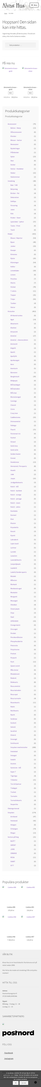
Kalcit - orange (16, 495)
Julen (13, 209)
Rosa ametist (15, 686)
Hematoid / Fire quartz (19, 466)
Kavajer (13, 250)
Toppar (13, 295)
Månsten (14, 580)
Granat (13, 458)
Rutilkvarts (15, 711)
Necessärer (15, 144)
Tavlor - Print (15, 226)
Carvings (14, 401)
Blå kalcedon (15, 389)
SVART (13, 861)
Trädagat (14, 788)
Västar (13, 307)
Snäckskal (14, 751)
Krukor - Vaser (16, 218)
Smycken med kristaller (19, 747)
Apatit (13, 352)
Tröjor (13, 299)
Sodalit (13, 759)
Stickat (13, 287)
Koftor (13, 267)
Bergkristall (15, 376)
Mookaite (14, 592)
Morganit (14, 597)
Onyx (12, 613)
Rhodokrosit (15, 674)
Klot (12, 519)
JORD (13, 849)
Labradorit (14, 539)
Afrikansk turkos (16, 315)
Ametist (13, 336)
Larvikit (13, 552)
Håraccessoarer (16, 132)
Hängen (13, 825)
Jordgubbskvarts (17, 482)
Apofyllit (14, 356)
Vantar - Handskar (17, 169)
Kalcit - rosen (15, 503)
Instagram (8, 1058)
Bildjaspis (14, 381)
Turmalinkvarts (16, 800)
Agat (12, 319)
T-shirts (13, 291)
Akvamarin (14, 324)
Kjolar (13, 258)
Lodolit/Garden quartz (19, 572)
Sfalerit (13, 735)
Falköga (13, 425)
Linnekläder (15, 271)
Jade (12, 474)
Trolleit (13, 792)
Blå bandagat (15, 385)
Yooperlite (14, 804)
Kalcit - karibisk (16, 491)
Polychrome (15, 649)
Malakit (13, 576)
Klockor (13, 136)
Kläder (10, 234)
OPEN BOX (14, 621)
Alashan (13, 328)
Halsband (14, 821)
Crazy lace (14, 413)
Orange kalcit (15, 625)
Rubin (13, 707)
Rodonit (13, 678)
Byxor (13, 242)
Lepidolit (14, 568)
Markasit (14, 584)
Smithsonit (15, 743)
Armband (14, 816)
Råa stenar (14, 670)
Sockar (13, 165)
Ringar (13, 833)
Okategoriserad (13, 808)
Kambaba (14, 511)
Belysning (14, 189)
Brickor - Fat (15, 193)
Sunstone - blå (16, 768)
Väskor (13, 173)
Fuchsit (13, 438)
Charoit (13, 405)
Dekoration (15, 197)
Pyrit (12, 662)
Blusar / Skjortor (16, 238)
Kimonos (14, 254)
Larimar (13, 548)
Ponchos (14, 279)
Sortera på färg (13, 837)
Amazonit (14, 332)
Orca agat (14, 629)
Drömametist (15, 421)
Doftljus (13, 201)
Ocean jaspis (15, 609)
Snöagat (14, 755)
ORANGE (14, 853)
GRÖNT (13, 845)
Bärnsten (14, 372)
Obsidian (14, 605)
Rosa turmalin (16, 698)
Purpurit (14, 658)
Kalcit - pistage (16, 499)
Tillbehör (14, 780)
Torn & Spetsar (16, 784)
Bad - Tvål (14, 185)
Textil (13, 230)
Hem (5, 13)
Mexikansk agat (16, 588)
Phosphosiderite (16, 641)
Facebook (8, 1053)
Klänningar (15, 262)
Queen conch (15, 666)
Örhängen (14, 829)
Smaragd (14, 739)
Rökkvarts (14, 682)
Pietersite (14, 645)
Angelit (13, 348)
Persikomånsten (16, 637)
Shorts (13, 283)
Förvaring (14, 205)
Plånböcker (15, 152)
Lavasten (14, 556)
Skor (12, 161)
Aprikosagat (15, 360)
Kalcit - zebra (15, 507)
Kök (12, 213)
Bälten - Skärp (16, 128)
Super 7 (13, 772)
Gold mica (14, 446)
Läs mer (23, 1083)
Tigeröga (14, 776)
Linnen (13, 275)
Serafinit (14, 731)
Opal (12, 617)
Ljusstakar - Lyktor (17, 222)
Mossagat (14, 601)
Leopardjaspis (15, 564)
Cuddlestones (15, 417)
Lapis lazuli (15, 543)
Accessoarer (12, 124)
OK (16, 1083)
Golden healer (16, 454)
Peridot (13, 633)
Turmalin (14, 796)
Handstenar (15, 462)
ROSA (13, 857)
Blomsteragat (16, 397)
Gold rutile (14, 450)
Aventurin (14, 368)
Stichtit (13, 764)
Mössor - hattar (16, 140)
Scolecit (13, 723)
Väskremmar (15, 177)
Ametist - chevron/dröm (19, 340)
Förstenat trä (15, 434)
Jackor (13, 246)
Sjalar (13, 156)
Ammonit (14, 344)
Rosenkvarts (15, 702)
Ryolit (13, 715)
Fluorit (13, 429)
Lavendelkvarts (16, 560)
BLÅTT (13, 841)
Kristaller (11, 311)
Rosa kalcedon (16, 690)
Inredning (11, 181)
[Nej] (38, 1079)
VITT (12, 865)
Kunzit (13, 531)
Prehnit (13, 654)
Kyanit (13, 535)
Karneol (13, 515)
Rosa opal (14, 694)
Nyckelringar (15, 148)
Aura (12, 364)
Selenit (13, 727)
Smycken (11, 812)
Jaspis (13, 478)
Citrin (13, 409)
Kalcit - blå (14, 486)
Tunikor (13, 303)
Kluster (13, 523)
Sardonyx (14, 719)
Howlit (13, 470)
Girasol (13, 442)
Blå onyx (14, 393)
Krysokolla (14, 527)
